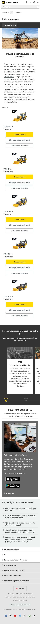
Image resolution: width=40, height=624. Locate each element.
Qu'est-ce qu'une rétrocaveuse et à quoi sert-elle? (20, 509)
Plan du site (11, 593)
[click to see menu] (37, 2)
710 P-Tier (7, 296)
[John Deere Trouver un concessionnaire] (27, 2)
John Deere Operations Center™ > (14, 473)
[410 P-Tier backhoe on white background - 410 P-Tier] (20, 244)
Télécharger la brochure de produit (19, 140)
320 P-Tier (7, 211)
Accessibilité (31, 597)
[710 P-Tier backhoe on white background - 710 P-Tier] (20, 287)
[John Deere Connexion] (30, 2)
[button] (6, 615)
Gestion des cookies (10, 597)
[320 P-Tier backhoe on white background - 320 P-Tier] (20, 202)
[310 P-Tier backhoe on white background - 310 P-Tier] (20, 159)
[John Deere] (11, 2)
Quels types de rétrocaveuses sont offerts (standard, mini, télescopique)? (20, 531)
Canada (21, 589)
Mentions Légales (22, 597)
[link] (34, 2)
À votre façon (8, 493)
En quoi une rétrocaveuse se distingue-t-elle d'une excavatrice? (20, 517)
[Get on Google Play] (12, 485)
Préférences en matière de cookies (20, 605)
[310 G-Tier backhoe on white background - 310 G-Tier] (20, 117)
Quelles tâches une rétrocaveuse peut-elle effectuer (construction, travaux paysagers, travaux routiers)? (20, 539)
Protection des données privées (24, 593)
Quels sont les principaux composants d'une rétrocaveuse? (20, 524)
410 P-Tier (7, 254)
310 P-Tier (7, 169)
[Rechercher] (37, 7)
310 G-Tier (7, 126)
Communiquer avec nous (20, 600)
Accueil (4, 12)
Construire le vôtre (19, 134)
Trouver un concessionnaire (19, 146)
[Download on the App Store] (12, 479)
